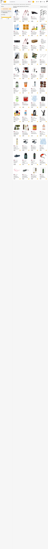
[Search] (33, 2)
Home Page (3, 4)
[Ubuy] (4, 1)
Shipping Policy (5, 12)
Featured (45, 6)
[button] (37, 1)
